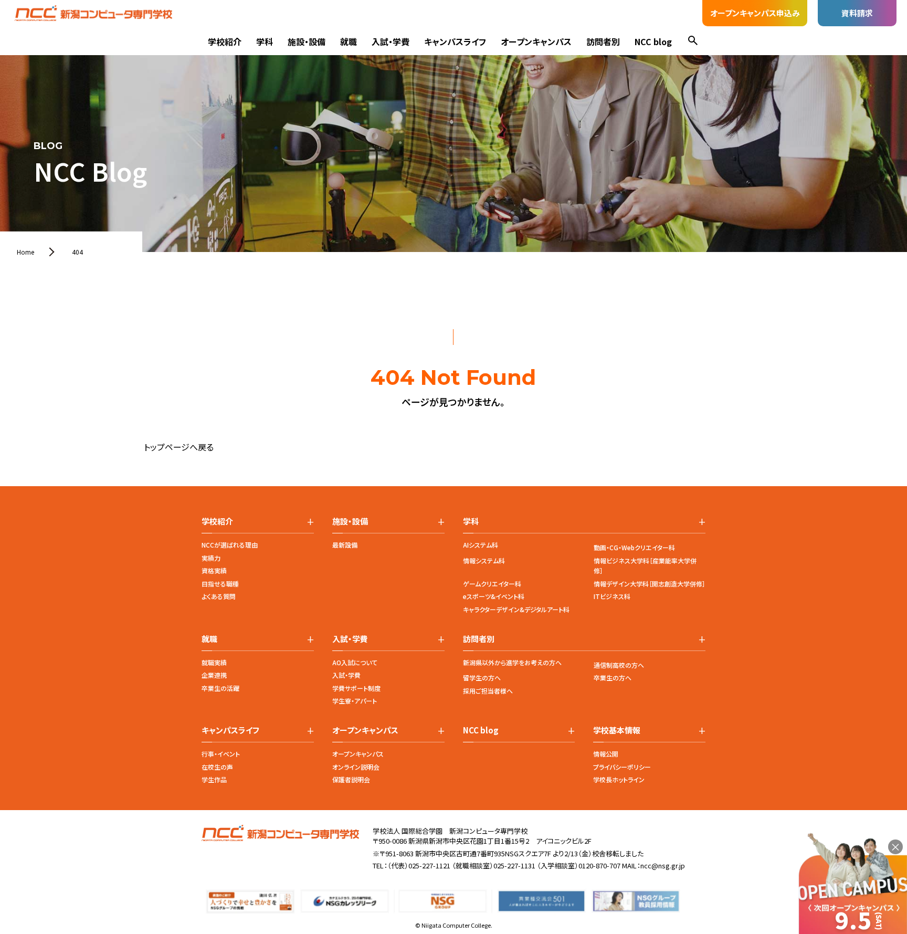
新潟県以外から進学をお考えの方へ (512, 662)
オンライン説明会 (355, 766)
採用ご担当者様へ (488, 690)
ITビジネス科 (612, 596)
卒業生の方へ (612, 677)
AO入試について (354, 662)
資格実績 (214, 570)
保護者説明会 (351, 779)
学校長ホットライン (619, 779)
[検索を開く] (693, 41)
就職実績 (214, 662)
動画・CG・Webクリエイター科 (634, 547)
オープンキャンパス (536, 41)
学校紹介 (224, 41)
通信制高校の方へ (619, 664)
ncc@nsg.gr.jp (662, 865)
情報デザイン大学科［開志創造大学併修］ (649, 583)
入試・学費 (390, 41)
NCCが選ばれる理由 (230, 544)
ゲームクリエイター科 (492, 583)
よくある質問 (219, 596)
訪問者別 (603, 41)
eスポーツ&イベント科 (493, 596)
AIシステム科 (480, 544)
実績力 (211, 557)
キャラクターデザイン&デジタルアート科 (516, 609)
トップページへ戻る (179, 446)
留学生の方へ (482, 677)
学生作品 (214, 779)
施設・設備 (306, 41)
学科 (264, 41)
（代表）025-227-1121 (418, 865)
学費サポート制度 (356, 688)
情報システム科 (484, 560)
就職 (348, 41)
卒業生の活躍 (220, 688)
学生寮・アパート (354, 700)
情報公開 (605, 753)
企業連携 (214, 674)
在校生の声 (217, 766)
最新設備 (344, 544)
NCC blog (653, 41)
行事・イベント (221, 753)
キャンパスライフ (455, 41)
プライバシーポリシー (622, 766)
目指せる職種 (220, 583)
